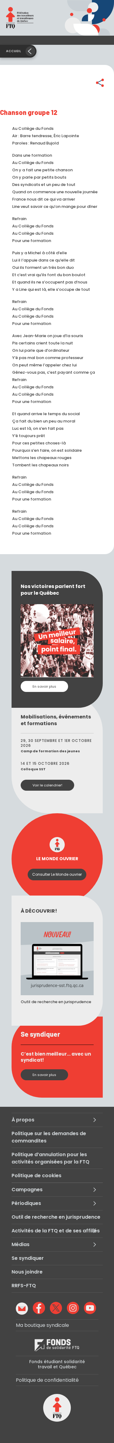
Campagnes (27, 1189)
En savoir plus (44, 686)
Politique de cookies (36, 1175)
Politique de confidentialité (47, 1380)
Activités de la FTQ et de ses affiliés (56, 1230)
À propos (23, 1119)
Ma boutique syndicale (42, 1325)
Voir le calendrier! (47, 785)
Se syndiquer (28, 1258)
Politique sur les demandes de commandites (49, 1137)
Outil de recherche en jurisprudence (56, 1216)
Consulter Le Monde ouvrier (57, 874)
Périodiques (26, 1203)
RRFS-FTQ (24, 1285)
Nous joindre (27, 1271)
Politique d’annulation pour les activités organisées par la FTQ (50, 1158)
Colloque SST (33, 769)
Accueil (13, 51)
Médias (20, 1244)
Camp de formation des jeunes (50, 751)
